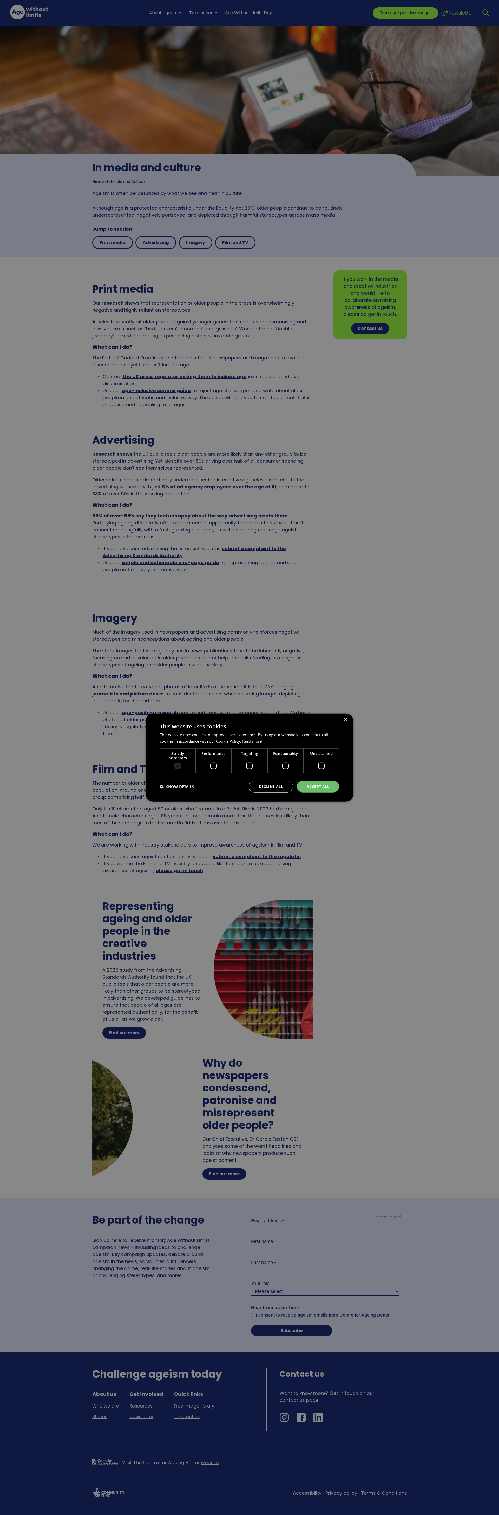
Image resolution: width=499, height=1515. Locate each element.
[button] (177, 786)
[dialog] (249, 758)
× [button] (345, 720)
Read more (252, 741)
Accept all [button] (318, 786)
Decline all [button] (271, 786)
